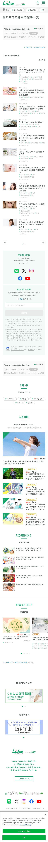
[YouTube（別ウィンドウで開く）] (28, 278)
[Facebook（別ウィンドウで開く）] (20, 278)
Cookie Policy (25, 825)
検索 (38, 4)
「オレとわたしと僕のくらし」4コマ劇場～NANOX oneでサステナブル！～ (35, 506)
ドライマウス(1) (32, 37)
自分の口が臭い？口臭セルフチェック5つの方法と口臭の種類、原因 (32, 170)
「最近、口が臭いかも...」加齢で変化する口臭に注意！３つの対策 (32, 107)
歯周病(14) (24, 33)
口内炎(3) (41, 37)
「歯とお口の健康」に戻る (35, 47)
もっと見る (39, 28)
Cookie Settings (24, 831)
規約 (21, 299)
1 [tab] (21, 653)
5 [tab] (27, 653)
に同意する (25, 299)
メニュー (43, 4)
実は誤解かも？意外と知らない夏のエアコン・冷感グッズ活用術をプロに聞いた (35, 523)
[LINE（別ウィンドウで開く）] (16, 271)
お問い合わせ (10, 808)
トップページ (8, 662)
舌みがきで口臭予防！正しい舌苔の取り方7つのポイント (32, 205)
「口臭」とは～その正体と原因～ (31, 122)
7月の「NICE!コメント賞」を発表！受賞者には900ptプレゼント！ (16, 637)
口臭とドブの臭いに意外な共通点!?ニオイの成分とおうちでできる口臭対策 (32, 92)
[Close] (45, 814)
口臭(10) (33, 33)
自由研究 (33, 10)
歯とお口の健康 (21, 662)
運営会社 (36, 808)
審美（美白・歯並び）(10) (11, 37)
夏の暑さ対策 (18, 10)
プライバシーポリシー (17, 350)
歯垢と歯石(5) (15, 33)
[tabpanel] (16, 633)
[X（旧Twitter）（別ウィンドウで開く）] (24, 271)
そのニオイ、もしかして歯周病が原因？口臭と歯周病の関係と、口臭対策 (31, 224)
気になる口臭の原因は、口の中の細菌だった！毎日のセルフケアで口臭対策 (32, 188)
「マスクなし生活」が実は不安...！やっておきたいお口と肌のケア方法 (32, 72)
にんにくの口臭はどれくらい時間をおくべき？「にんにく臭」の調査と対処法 (32, 138)
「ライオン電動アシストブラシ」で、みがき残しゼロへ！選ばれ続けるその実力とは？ (35, 493)
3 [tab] (24, 653)
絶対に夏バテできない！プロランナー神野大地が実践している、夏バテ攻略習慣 (35, 477)
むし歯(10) (7, 33)
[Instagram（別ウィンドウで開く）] (31, 271)
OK (24, 838)
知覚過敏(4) (22, 37)
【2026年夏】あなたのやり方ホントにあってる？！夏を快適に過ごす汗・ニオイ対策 (23, 462)
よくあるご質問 (25, 808)
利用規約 (31, 350)
